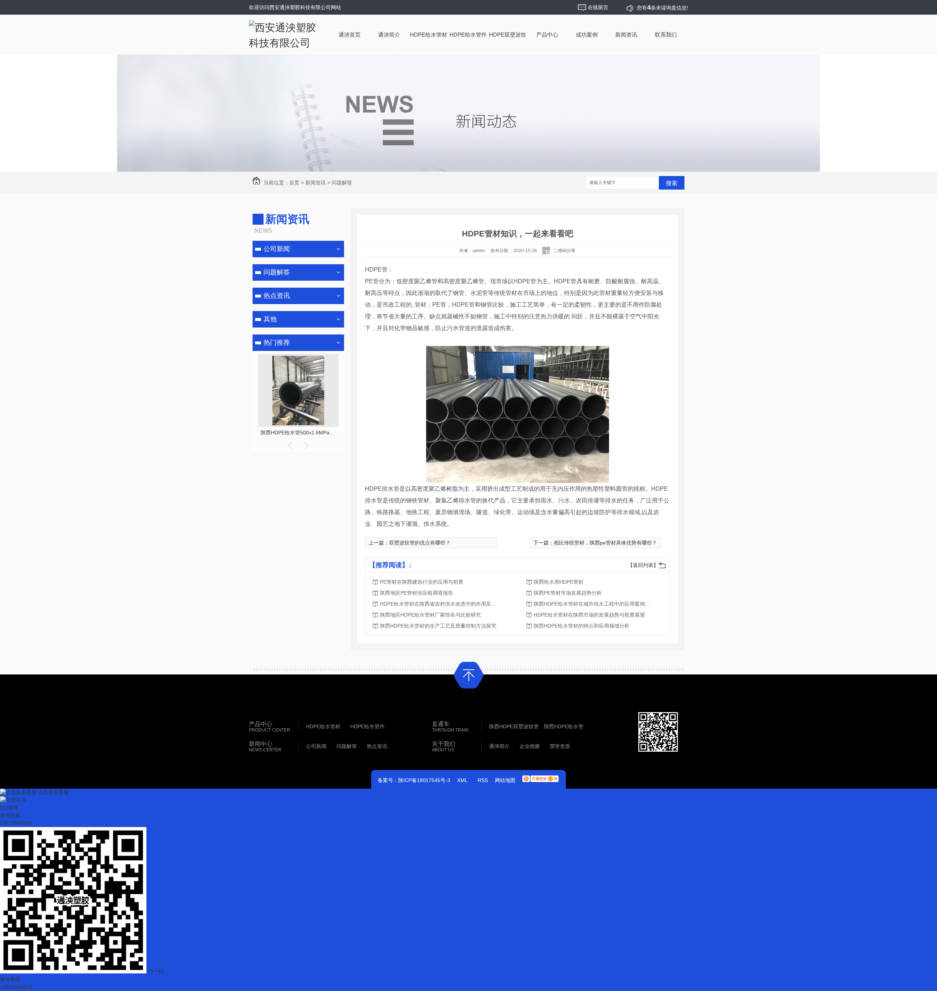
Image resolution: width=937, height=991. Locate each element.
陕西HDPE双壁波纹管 (514, 726)
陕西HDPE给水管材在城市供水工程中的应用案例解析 (592, 604)
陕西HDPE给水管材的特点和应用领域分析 (582, 626)
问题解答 (342, 183)
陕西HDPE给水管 (563, 726)
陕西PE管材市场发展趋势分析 (568, 593)
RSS (483, 780)
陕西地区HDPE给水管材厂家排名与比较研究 (430, 615)
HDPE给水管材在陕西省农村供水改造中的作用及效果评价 (438, 604)
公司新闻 (277, 249)
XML (462, 780)
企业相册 (529, 746)
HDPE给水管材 (428, 34)
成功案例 (587, 34)
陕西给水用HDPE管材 (558, 582)
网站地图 (505, 780)
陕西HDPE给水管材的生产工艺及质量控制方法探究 (438, 626)
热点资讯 (277, 295)
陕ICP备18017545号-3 (424, 780)
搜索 (671, 183)
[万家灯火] (540, 776)
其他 (270, 319)
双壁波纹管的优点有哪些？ (420, 543)
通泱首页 (350, 34)
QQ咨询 (9, 808)
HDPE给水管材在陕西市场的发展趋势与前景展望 (589, 615)
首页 (294, 183)
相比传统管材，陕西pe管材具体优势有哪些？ (605, 543)
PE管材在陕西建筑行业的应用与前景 (421, 582)
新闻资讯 (626, 34)
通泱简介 (389, 34)
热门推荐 (277, 342)
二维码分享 (564, 250)
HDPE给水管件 (468, 34)
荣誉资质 (560, 746)
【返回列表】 (643, 565)
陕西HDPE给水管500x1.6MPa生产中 (298, 432)
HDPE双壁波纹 (507, 34)
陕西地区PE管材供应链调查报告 (416, 593)
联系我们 (666, 34)
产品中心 (547, 34)
